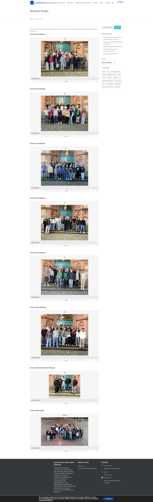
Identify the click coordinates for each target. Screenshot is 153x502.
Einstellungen (47, 498)
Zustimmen (108, 499)
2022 (108, 71)
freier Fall (110, 77)
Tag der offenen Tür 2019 (107, 86)
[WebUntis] (121, 2)
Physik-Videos (110, 83)
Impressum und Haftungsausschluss (87, 468)
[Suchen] (112, 3)
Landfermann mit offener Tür (83, 3)
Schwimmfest (117, 83)
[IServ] (116, 2)
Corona (104, 77)
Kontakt (107, 3)
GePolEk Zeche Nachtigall (107, 80)
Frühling (115, 77)
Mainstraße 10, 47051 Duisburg (112, 468)
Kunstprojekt (118, 80)
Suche (117, 27)
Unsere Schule (61, 3)
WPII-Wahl (117, 86)
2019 (103, 71)
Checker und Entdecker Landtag (109, 74)
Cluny (119, 74)
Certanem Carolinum (115, 71)
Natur (103, 83)
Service (95, 3)
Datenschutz (81, 466)
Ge (120, 77)
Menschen (70, 3)
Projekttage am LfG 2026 (110, 53)
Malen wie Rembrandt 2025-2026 (113, 46)
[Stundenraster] (123, 2)
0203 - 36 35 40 (108, 475)
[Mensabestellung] (118, 2)
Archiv (101, 3)
